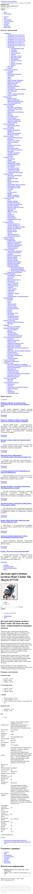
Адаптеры (14, 50)
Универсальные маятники (18, 270)
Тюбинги (10, 295)
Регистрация (7, 14)
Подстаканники (12, 90)
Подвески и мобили (13, 134)
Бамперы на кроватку (13, 340)
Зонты (9, 78)
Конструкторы (11, 208)
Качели (9, 311)
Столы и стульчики (13, 319)
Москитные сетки (16, 57)
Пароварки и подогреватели (15, 112)
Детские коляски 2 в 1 (13, 223)
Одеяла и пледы (12, 352)
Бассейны (10, 299)
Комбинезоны (11, 240)
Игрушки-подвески (13, 205)
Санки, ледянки (12, 288)
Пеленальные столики (13, 186)
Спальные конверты (13, 246)
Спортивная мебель (13, 316)
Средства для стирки (13, 171)
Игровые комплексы (13, 202)
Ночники (10, 385)
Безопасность (8, 97)
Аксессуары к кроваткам (14, 251)
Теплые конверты (12, 248)
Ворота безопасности (13, 100)
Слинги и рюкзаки (9, 360)
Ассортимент (8, 19)
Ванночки (10, 139)
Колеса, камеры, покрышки (15, 80)
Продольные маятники (17, 269)
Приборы (10, 115)
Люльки (9, 233)
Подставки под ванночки (14, 149)
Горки (9, 302)
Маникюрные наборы (13, 163)
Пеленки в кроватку (13, 353)
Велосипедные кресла (13, 279)
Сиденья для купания (13, 152)
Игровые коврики (12, 201)
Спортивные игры (12, 317)
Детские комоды (9, 237)
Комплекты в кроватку (14, 346)
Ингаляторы (11, 384)
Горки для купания (12, 142)
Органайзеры (15, 59)
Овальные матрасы (12, 334)
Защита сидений (15, 53)
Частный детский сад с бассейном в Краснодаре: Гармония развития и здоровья (15, 487)
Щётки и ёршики (12, 122)
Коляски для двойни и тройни (16, 227)
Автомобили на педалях (14, 275)
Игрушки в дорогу (16, 56)
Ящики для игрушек (13, 196)
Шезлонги (10, 323)
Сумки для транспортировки (15, 93)
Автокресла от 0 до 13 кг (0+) (15, 35)
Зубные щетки (11, 162)
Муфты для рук (11, 84)
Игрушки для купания (13, 145)
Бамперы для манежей (13, 326)
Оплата (6, 24)
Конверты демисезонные (14, 242)
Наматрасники (11, 332)
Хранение (10, 155)
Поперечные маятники (17, 267)
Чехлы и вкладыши (16, 63)
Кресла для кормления (13, 367)
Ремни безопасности (13, 376)
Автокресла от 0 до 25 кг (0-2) (16, 38)
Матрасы (10, 331)
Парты (9, 183)
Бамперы (10, 72)
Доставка (6, 22)
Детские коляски (9, 222)
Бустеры (9, 68)
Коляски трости (11, 230)
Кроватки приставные (13, 263)
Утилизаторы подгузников (15, 172)
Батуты (9, 301)
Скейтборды (11, 290)
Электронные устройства (11, 382)
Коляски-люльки (12, 231)
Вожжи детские (11, 98)
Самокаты (10, 287)
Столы (9, 190)
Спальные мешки (12, 358)
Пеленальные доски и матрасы (16, 184)
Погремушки (11, 216)
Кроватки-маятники (13, 266)
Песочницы (10, 314)
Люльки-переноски (13, 234)
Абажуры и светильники (14, 175)
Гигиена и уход (8, 157)
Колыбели (10, 254)
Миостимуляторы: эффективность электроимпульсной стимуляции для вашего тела (16, 456)
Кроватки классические (14, 261)
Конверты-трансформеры (14, 245)
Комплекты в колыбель (14, 344)
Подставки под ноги (13, 168)
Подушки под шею (16, 60)
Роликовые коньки (12, 285)
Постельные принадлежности (12, 337)
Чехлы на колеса (12, 95)
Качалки (9, 310)
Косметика (10, 146)
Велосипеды (11, 281)
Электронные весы (12, 393)
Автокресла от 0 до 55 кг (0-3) (16, 39)
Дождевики (14, 51)
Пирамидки (10, 214)
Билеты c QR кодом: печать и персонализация (15, 551)
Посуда (9, 113)
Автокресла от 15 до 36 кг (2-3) (16, 41)
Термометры (11, 391)
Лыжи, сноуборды (12, 284)
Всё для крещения (9, 124)
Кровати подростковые (14, 255)
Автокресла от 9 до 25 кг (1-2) (16, 44)
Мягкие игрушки (12, 211)
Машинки (10, 210)
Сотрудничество (9, 21)
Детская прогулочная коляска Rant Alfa (15, 840)
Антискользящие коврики (14, 137)
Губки (9, 143)
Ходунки (10, 381)
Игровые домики (12, 307)
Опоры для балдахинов (14, 133)
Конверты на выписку (13, 243)
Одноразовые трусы (13, 372)
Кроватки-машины (12, 264)
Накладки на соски (12, 370)
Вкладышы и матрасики (14, 74)
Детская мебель (8, 174)
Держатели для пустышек (14, 109)
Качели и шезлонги (9, 320)
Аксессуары (10, 47)
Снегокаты (10, 292)
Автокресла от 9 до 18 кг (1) (15, 42)
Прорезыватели (11, 217)
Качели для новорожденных (15, 322)
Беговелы (10, 278)
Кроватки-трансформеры (14, 272)
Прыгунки (10, 379)
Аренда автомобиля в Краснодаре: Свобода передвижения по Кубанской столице (14, 536)
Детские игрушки (9, 198)
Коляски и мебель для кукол (15, 207)
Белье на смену (11, 341)
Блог (5, 18)
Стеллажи (10, 189)
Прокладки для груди (13, 375)
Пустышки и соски (12, 116)
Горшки (9, 160)
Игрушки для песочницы (14, 204)
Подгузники (11, 166)
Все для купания (9, 136)
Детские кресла (11, 304)
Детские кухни (11, 305)
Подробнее (4, 415)
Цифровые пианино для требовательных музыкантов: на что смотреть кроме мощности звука (15, 404)
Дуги (8, 199)
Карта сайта (7, 27)
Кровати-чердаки (12, 258)
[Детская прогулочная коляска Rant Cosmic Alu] (9, 599)
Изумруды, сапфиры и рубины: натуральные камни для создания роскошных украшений (14, 420)
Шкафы (9, 193)
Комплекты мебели (13, 181)
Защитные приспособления (15, 101)
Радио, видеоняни (12, 388)
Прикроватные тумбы (13, 187)
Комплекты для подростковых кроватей (18, 350)
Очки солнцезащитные (14, 103)
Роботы (9, 390)
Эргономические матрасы (14, 335)
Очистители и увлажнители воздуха (17, 387)
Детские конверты (9, 239)
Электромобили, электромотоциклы (17, 296)
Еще (5, 617)
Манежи (6, 325)
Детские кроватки (9, 249)
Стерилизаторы (11, 118)
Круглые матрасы (12, 329)
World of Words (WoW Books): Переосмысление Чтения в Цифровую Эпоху (15, 521)
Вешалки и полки (12, 178)
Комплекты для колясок (14, 81)
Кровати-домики (12, 257)
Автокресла (7, 33)
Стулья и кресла (12, 192)
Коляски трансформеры (14, 228)
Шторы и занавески (13, 195)
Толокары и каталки (13, 293)
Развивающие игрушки (14, 219)
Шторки (13, 65)
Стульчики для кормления (11, 361)
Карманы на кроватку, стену (15, 343)
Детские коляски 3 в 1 (13, 225)
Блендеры (10, 106)
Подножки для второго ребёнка (16, 89)
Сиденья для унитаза (13, 169)
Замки (9, 77)
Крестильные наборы (13, 125)
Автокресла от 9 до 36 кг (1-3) (16, 45)
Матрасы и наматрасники (11, 328)
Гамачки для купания (13, 140)
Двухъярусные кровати (14, 252)
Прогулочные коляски (13, 236)
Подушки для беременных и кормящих (18, 373)
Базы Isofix (10, 66)
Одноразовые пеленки (13, 165)
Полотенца (10, 127)
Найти (2, 9)
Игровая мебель (8, 298)
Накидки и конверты (13, 86)
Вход (5, 12)
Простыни (10, 357)
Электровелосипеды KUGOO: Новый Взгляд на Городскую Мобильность (15, 471)
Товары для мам (8, 363)
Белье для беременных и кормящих (17, 364)
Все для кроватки (9, 128)
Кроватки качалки (12, 260)
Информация (8, 616)
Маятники (10, 131)
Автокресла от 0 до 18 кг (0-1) (16, 36)
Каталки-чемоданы (12, 282)
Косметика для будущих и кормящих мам (19, 366)
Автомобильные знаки (17, 48)
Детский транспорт (9, 273)
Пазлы (9, 213)
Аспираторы (11, 158)
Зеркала (13, 54)
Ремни (13, 62)
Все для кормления (9, 104)
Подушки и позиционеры (14, 355)
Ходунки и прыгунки (10, 378)
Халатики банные (12, 154)
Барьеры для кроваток (13, 130)
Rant (5, 569)
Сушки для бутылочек (13, 119)
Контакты (7, 25)
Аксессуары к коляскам (11, 69)
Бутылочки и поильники (14, 107)
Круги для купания (13, 148)
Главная (6, 16)
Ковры (9, 180)
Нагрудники (11, 110)
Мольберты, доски (12, 313)
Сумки (9, 92)
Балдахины (10, 338)
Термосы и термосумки (14, 121)
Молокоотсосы (11, 369)
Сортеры (10, 220)
